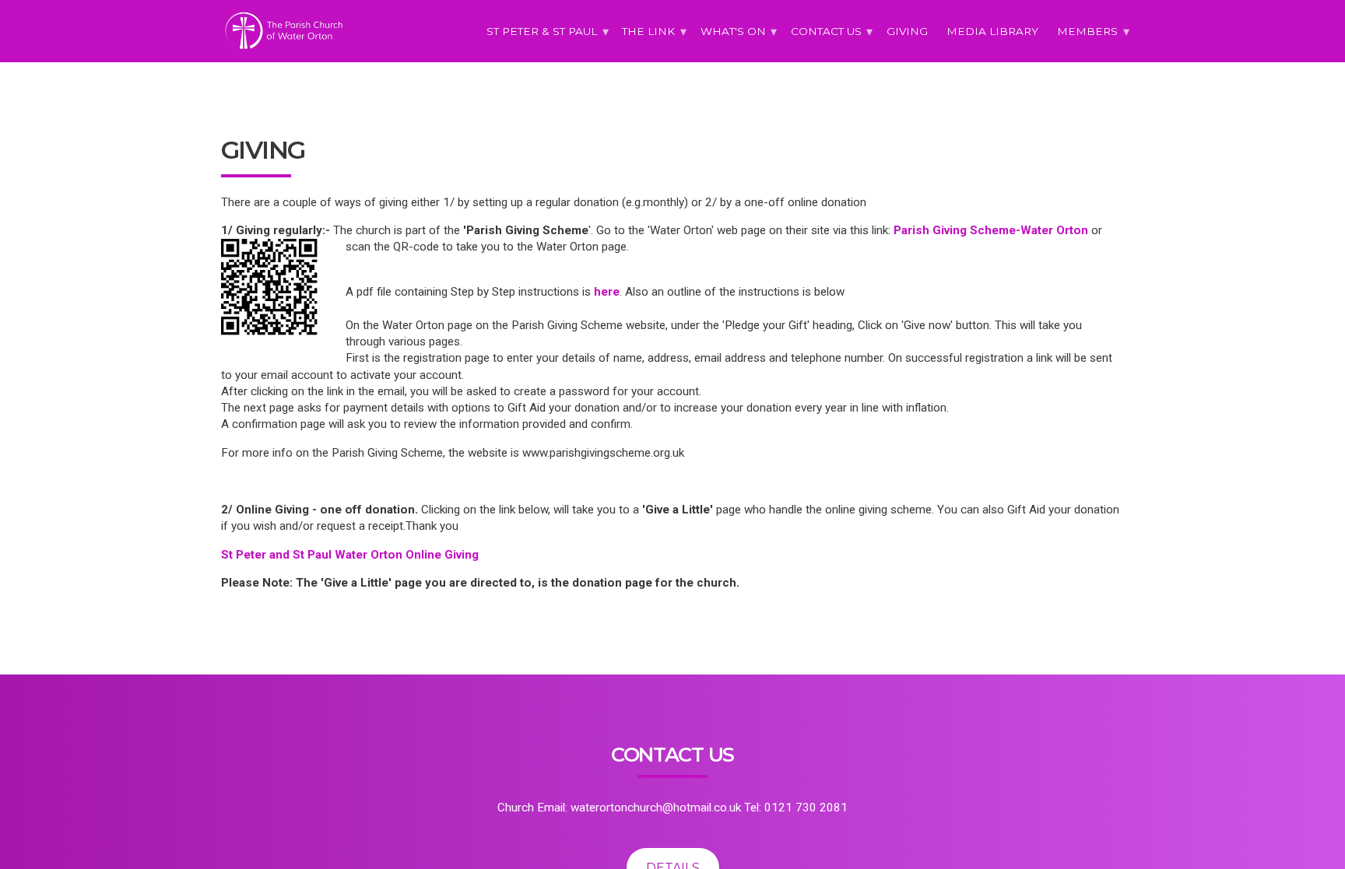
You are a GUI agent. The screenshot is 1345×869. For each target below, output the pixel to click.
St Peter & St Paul (541, 31)
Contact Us (826, 31)
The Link (648, 31)
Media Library (992, 31)
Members (1087, 31)
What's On (733, 31)
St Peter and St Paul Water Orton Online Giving (350, 555)
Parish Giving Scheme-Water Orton (991, 230)
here (607, 292)
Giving (907, 31)
